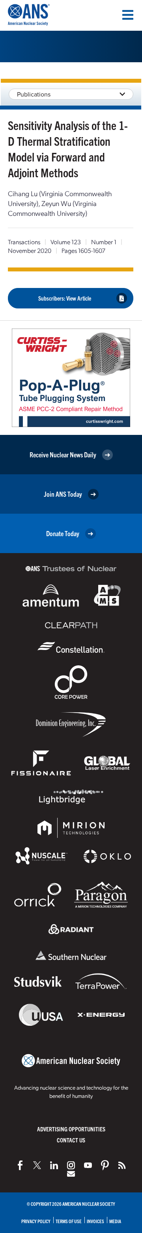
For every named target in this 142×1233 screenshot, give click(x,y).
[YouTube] (88, 1165)
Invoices (95, 1221)
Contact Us (71, 1140)
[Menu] (127, 15)
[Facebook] (20, 1165)
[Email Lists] (71, 1174)
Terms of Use (69, 1221)
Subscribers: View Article (64, 298)
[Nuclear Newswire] (122, 1165)
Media (115, 1221)
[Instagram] (71, 1165)
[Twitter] (37, 1165)
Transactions (24, 242)
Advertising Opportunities (71, 1129)
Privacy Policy (35, 1221)
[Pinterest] (105, 1165)
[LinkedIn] (54, 1165)
